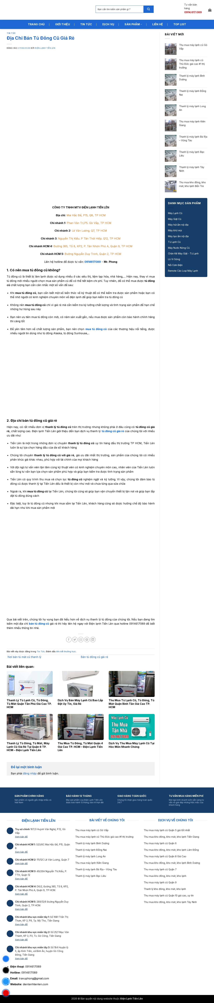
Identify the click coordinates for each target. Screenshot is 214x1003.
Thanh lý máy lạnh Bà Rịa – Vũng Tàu (193, 138)
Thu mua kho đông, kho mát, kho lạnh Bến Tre (192, 184)
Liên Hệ (157, 24)
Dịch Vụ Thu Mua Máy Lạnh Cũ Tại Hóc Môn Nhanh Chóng (131, 745)
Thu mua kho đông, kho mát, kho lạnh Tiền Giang (171, 836)
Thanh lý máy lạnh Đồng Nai (192, 92)
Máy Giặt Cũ (174, 219)
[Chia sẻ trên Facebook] (69, 639)
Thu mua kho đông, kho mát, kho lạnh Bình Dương (172, 862)
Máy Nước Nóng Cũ (179, 247)
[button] (209, 10)
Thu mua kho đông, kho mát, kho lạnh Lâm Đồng (171, 849)
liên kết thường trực (66, 651)
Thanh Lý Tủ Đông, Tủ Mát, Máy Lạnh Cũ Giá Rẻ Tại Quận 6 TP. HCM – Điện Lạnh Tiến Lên (28, 747)
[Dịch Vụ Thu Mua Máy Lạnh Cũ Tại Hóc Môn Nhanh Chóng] (132, 727)
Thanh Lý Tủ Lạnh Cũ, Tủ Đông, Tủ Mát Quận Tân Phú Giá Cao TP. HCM (29, 704)
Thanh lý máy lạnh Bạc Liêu (191, 153)
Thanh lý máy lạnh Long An (192, 108)
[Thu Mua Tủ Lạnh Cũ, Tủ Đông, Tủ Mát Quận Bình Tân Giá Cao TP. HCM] (132, 684)
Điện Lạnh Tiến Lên (45, 48)
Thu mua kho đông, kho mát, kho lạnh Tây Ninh (170, 902)
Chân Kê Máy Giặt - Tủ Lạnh (183, 253)
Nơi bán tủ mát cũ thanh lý (24, 657)
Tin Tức (86, 24)
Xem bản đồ (21, 836)
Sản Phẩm (132, 24)
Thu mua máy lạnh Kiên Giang (192, 123)
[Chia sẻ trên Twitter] (75, 639)
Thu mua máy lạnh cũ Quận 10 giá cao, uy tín (169, 895)
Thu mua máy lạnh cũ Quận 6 (160, 843)
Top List (179, 24)
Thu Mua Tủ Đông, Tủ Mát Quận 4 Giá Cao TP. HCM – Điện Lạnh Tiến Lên (80, 747)
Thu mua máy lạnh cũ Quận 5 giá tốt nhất (167, 830)
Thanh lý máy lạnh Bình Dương (192, 77)
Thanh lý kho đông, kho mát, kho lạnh (165, 889)
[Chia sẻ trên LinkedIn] (93, 639)
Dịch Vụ (108, 24)
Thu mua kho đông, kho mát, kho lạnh (165, 875)
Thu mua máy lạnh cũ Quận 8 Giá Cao (165, 856)
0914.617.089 (193, 12)
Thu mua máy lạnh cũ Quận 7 (160, 869)
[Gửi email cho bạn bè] (81, 639)
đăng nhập (30, 773)
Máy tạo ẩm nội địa (178, 236)
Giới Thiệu (62, 24)
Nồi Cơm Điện (175, 265)
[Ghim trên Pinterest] (87, 639)
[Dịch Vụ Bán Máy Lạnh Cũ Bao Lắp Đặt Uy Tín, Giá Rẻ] (81, 684)
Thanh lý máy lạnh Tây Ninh (191, 169)
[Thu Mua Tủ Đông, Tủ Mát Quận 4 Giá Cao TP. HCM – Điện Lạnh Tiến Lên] (81, 727)
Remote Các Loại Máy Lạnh (183, 270)
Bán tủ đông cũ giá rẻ (95, 657)
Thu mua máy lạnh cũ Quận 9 (160, 882)
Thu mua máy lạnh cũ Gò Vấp (193, 46)
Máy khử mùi (175, 230)
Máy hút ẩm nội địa (178, 224)
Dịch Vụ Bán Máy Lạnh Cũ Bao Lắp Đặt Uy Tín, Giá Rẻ (80, 702)
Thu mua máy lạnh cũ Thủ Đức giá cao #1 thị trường (192, 64)
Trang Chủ (36, 24)
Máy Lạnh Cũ (175, 213)
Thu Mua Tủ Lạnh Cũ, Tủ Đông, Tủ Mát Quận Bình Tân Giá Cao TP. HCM (131, 704)
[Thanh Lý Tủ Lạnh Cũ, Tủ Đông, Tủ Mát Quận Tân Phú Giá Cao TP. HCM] (30, 684)
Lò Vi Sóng (174, 259)
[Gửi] (148, 9)
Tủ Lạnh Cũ (174, 241)
